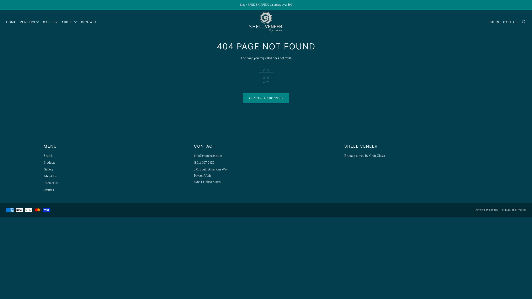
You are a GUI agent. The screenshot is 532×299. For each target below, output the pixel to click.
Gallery (50, 22)
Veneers (27, 22)
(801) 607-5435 (204, 162)
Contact (89, 22)
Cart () (510, 22)
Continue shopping (266, 98)
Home (11, 22)
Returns (49, 190)
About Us (50, 176)
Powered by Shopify (486, 209)
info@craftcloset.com (208, 155)
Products (49, 162)
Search (48, 155)
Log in (493, 22)
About (67, 22)
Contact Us (51, 183)
